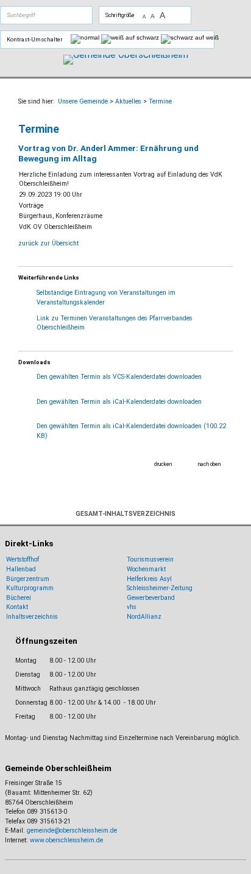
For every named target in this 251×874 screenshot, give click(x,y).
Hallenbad (21, 569)
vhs (131, 607)
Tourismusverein (150, 559)
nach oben (209, 464)
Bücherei (18, 598)
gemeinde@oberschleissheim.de (72, 830)
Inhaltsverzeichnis (32, 617)
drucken (163, 464)
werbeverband (155, 598)
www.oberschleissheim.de (66, 840)
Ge (131, 598)
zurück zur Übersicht (48, 243)
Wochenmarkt (146, 569)
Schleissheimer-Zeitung (160, 588)
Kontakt (17, 607)
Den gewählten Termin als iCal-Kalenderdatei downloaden (119, 402)
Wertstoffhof (22, 559)
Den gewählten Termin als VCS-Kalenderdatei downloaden (119, 377)
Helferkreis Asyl (149, 579)
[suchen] (60, 15)
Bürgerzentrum (27, 579)
